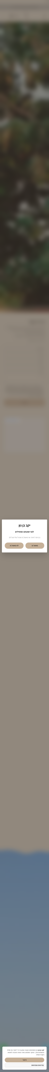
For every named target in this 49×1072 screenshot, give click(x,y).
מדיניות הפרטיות (37, 1065)
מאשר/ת (35, 545)
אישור (24, 1060)
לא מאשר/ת (14, 545)
